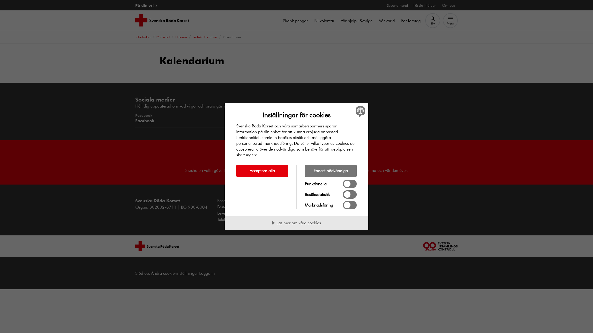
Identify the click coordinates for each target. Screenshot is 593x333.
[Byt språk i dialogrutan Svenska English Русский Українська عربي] (359, 111)
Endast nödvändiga (331, 170)
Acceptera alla (262, 170)
